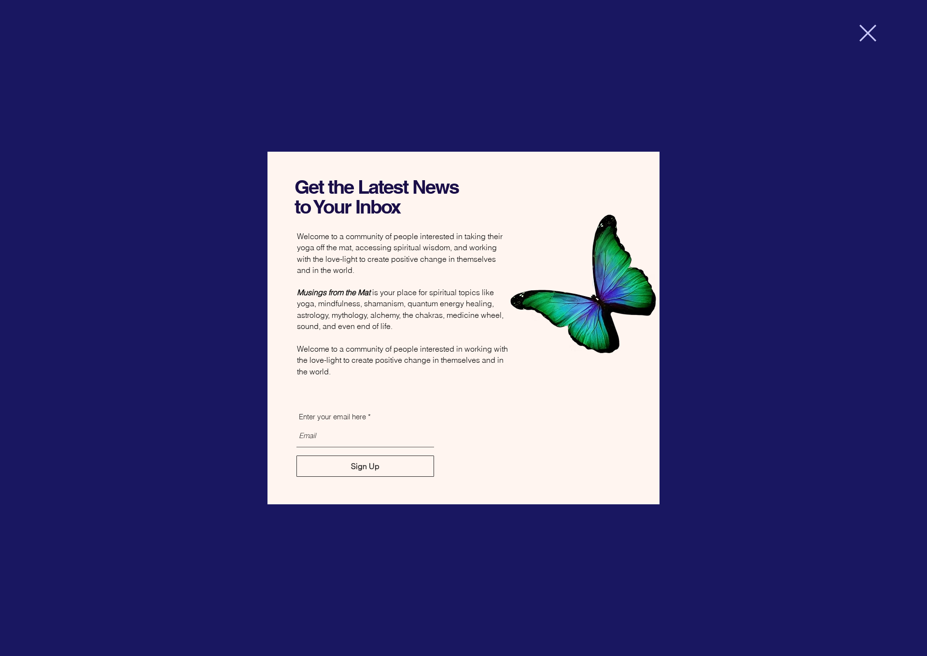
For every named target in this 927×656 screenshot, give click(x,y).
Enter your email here (332, 416)
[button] (867, 33)
